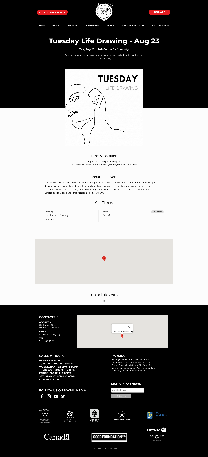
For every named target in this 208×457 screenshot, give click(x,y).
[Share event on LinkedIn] (111, 301)
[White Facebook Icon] (41, 396)
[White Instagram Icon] (48, 396)
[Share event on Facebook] (97, 301)
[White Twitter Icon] (63, 396)
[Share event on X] (104, 301)
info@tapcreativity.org (49, 334)
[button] (57, 25)
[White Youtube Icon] (55, 396)
